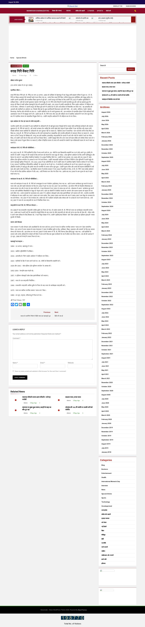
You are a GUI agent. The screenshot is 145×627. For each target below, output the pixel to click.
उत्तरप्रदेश (104, 510)
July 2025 (105, 165)
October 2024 (106, 202)
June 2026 (105, 120)
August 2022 (106, 309)
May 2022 (105, 321)
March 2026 (106, 133)
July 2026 (105, 116)
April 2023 (105, 276)
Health (104, 477)
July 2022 (105, 313)
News (68, 11)
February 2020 (107, 419)
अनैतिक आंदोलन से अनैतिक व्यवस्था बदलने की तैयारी (51, 18)
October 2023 (106, 251)
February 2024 (107, 235)
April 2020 (105, 411)
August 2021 (106, 358)
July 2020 (105, 399)
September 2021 (107, 354)
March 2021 (106, 378)
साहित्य (103, 551)
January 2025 (106, 190)
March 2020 (106, 415)
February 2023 (107, 284)
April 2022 (105, 325)
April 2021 (105, 374)
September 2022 (107, 305)
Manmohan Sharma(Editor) (38, 11)
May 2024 (105, 223)
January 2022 (106, 337)
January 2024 (106, 239)
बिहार (103, 530)
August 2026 (106, 112)
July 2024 (105, 215)
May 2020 (105, 407)
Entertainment (106, 473)
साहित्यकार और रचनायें (107, 555)
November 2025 (107, 149)
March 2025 (106, 182)
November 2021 (107, 346)
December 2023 (107, 243)
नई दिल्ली (104, 526)
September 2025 (107, 157)
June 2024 (105, 219)
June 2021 (105, 366)
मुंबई (103, 539)
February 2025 (107, 186)
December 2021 (107, 341)
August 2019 (106, 444)
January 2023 (106, 288)
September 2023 (107, 255)
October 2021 (106, 350)
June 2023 (105, 268)
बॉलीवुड (103, 535)
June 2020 (105, 403)
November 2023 (107, 247)
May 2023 (105, 272)
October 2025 (106, 153)
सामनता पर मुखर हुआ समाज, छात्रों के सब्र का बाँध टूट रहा (117, 91)
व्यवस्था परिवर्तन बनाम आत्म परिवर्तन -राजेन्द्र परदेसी (116, 83)
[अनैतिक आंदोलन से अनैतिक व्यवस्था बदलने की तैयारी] (31, 19)
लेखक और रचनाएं (57, 11)
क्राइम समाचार (105, 518)
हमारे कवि (104, 559)
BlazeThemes (82, 610)
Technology (106, 502)
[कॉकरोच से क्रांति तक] (71, 19)
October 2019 (106, 436)
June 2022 (105, 317)
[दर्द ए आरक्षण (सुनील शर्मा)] (93, 19)
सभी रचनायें (25, 66)
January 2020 (106, 423)
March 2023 (106, 280)
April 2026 (105, 129)
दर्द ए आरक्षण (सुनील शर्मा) (105, 18)
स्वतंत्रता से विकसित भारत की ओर (111, 99)
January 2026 (106, 141)
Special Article (16, 66)
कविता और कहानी (80, 11)
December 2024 (107, 194)
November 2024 (107, 198)
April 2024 (105, 227)
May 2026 (105, 124)
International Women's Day (111, 481)
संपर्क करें (108, 11)
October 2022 (106, 301)
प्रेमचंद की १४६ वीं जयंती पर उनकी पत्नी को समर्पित (115, 95)
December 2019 (107, 427)
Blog (103, 465)
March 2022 (106, 329)
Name (15, 363)
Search (103, 65)
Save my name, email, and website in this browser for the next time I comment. (40, 371)
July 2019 (105, 448)
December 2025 (107, 145)
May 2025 (105, 173)
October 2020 (106, 386)
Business (105, 469)
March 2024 (106, 231)
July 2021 (105, 362)
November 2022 (107, 296)
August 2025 (106, 161)
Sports (100, 11)
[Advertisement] (72, 42)
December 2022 (107, 292)
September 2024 (107, 206)
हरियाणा (103, 563)
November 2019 (107, 432)
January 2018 (106, 452)
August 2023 (106, 260)
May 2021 (105, 370)
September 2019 (107, 440)
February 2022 (107, 333)
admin (14, 75)
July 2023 (105, 264)
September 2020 (107, 391)
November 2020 (107, 382)
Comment (16, 338)
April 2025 (105, 178)
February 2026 (107, 137)
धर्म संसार (104, 522)
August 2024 (106, 210)
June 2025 (105, 169)
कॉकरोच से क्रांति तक (82, 18)
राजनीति (104, 543)
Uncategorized (107, 506)
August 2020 (106, 395)
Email (42, 363)
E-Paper (91, 11)
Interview (105, 486)
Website (71, 363)
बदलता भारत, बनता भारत (73, 397)
